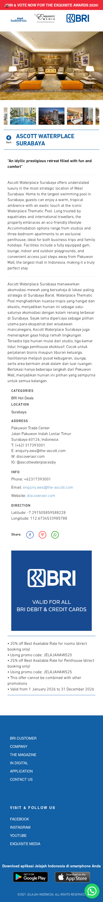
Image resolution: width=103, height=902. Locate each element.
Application (21, 771)
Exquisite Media (25, 843)
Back (9, 142)
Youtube (18, 835)
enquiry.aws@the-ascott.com (48, 488)
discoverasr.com (41, 496)
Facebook (30, 535)
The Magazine (23, 754)
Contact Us (21, 779)
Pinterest (42, 535)
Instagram (20, 827)
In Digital (19, 762)
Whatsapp (55, 535)
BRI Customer (23, 738)
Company (18, 746)
